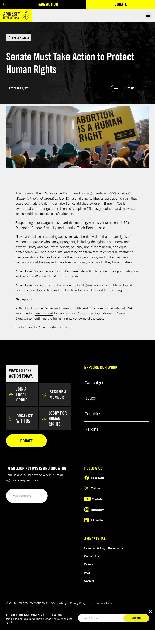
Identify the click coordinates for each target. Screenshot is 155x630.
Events (88, 564)
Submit (38, 496)
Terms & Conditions (100, 603)
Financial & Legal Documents (103, 548)
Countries (93, 413)
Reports (91, 429)
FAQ (87, 572)
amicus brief (44, 313)
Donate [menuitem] (134, 5)
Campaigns (94, 382)
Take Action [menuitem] (47, 4)
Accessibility (59, 603)
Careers (89, 581)
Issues (90, 398)
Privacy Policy (78, 603)
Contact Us (91, 556)
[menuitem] (4, 4)
